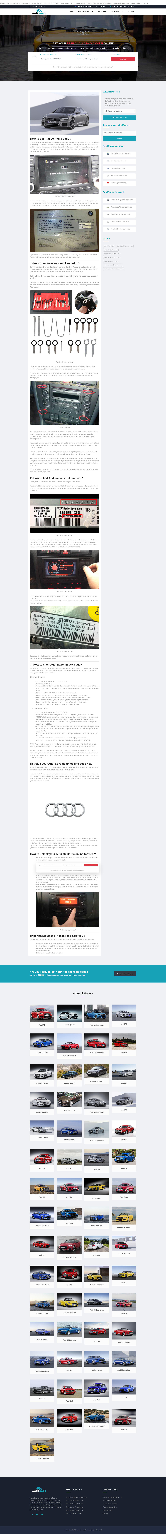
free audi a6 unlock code (111, 250)
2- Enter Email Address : (84, 55)
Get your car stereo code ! (119, 117)
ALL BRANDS (101, 11)
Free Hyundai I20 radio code (120, 214)
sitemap (105, 1513)
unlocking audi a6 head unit (111, 257)
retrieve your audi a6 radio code (113, 265)
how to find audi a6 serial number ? (113, 269)
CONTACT (130, 11)
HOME (72, 11)
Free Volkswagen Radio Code (76, 1497)
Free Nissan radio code (119, 161)
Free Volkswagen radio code (120, 153)
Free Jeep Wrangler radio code (121, 207)
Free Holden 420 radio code (120, 229)
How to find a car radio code (112, 1497)
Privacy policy (107, 1510)
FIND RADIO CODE (117, 11)
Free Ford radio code (118, 168)
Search (119, 138)
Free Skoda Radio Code (74, 1510)
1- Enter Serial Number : (48, 55)
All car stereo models (110, 1504)
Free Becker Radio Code (74, 1507)
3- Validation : (115, 55)
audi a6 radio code (109, 246)
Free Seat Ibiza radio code (120, 221)
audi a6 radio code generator (125, 246)
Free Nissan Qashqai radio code (122, 200)
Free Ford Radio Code (74, 1513)
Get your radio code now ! (125, 974)
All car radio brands (109, 1500)
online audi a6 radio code (111, 261)
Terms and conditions (110, 1507)
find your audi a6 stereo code (112, 253)
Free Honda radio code (119, 175)
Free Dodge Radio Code (74, 1504)
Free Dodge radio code (119, 183)
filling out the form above (88, 656)
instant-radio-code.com (82, 1530)
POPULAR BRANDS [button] (84, 11)
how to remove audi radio (63, 469)
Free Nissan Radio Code (74, 1500)
